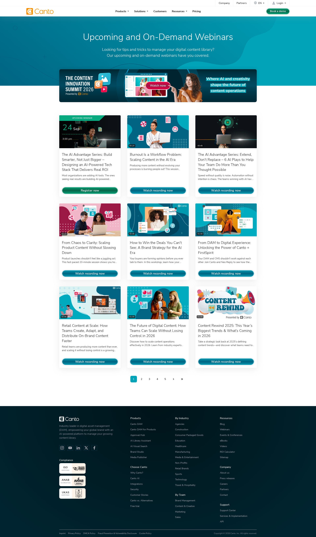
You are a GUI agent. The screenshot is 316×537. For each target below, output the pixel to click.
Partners (242, 3)
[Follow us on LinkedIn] (78, 448)
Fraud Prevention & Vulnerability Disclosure (117, 533)
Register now (90, 190)
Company (224, 3)
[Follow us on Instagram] (62, 448)
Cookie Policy (145, 533)
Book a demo (278, 11)
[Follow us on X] (86, 448)
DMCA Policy (89, 533)
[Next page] (173, 379)
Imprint (62, 533)
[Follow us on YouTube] (70, 448)
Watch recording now (158, 190)
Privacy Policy (74, 533)
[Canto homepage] (40, 11)
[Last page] (182, 379)
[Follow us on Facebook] (94, 448)
